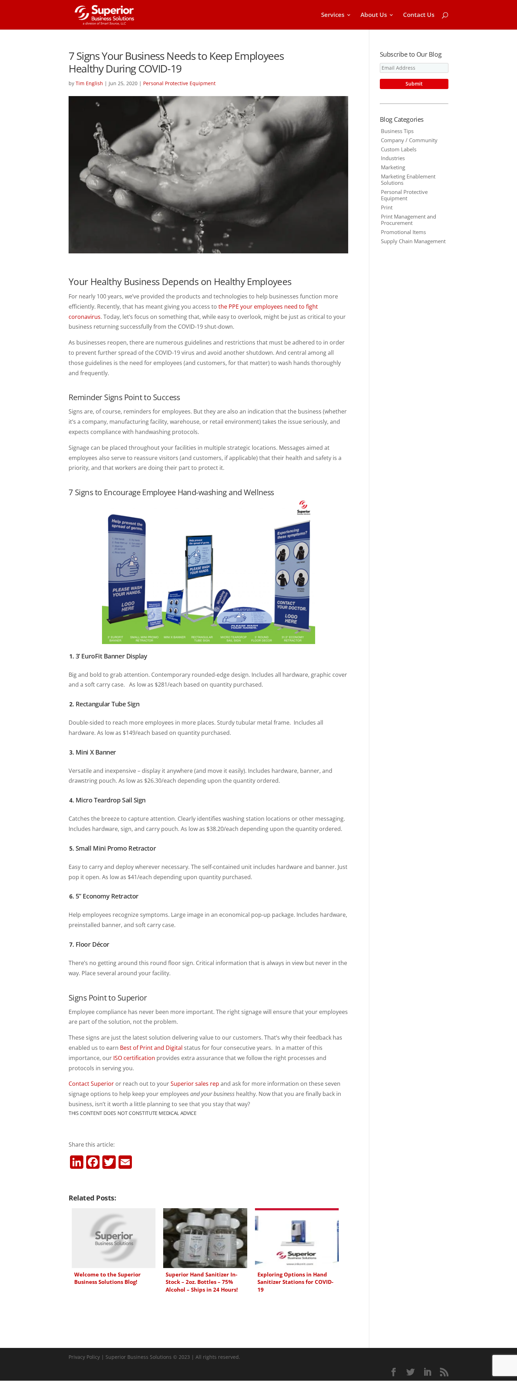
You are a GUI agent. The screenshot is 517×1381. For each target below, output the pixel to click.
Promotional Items (403, 231)
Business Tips (397, 130)
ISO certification (134, 1058)
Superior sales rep (195, 1083)
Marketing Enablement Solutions (408, 179)
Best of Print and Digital (151, 1048)
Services (332, 15)
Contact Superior (91, 1083)
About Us (373, 15)
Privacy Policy (84, 1357)
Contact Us (418, 15)
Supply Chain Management (413, 241)
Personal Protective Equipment (179, 83)
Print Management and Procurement (408, 219)
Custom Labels (398, 149)
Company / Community (409, 140)
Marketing (393, 167)
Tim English (89, 83)
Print (386, 207)
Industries (393, 158)
